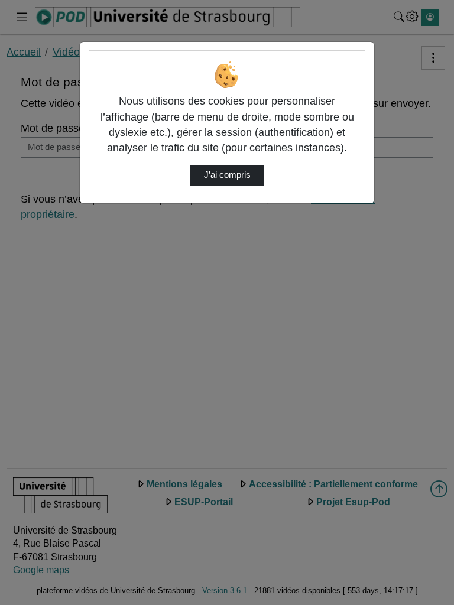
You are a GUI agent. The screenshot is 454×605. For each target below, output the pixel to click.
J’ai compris (227, 175)
